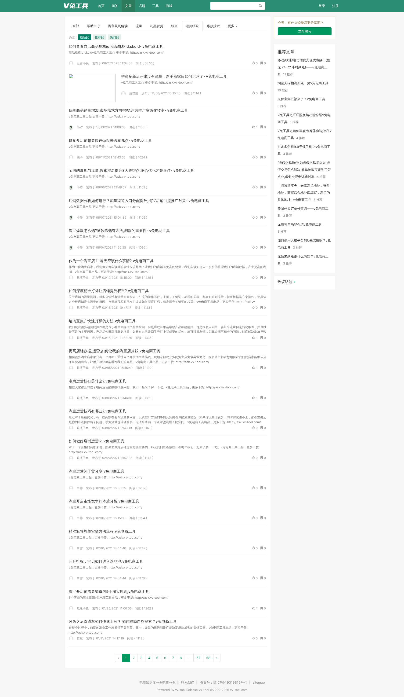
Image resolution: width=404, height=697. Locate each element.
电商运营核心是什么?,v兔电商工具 (97, 381)
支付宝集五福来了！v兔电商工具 (301, 99)
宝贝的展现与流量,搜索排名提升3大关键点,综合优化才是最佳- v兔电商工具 (131, 170)
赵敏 (79, 638)
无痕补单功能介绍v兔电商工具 (300, 224)
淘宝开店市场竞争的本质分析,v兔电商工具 (104, 501)
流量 (139, 26)
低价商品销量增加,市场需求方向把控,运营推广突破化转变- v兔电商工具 (128, 110)
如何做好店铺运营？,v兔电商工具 (96, 441)
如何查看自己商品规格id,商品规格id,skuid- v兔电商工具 (116, 46)
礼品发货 (156, 26)
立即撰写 (304, 31)
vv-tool (180, 690)
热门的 (114, 37)
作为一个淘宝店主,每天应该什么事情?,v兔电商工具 (111, 260)
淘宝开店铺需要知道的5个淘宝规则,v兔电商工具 (109, 591)
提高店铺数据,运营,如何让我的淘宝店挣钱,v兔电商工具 (114, 350)
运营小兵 (82, 63)
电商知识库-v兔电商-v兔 (157, 682)
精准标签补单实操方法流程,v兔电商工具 (102, 531)
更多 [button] (231, 26)
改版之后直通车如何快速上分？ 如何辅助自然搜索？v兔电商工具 (123, 621)
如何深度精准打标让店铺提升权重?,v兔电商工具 (109, 290)
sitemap (259, 682)
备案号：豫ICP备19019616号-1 (223, 682)
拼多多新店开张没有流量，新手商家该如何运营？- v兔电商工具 (174, 76)
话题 (142, 6)
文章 (128, 6)
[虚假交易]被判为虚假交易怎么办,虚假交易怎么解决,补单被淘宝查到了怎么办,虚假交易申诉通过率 (304, 170)
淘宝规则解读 (118, 26)
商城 (169, 6)
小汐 (79, 127)
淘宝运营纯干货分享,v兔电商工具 (96, 471)
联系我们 (187, 682)
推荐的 (99, 37)
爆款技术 (213, 26)
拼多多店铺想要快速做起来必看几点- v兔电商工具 (110, 140)
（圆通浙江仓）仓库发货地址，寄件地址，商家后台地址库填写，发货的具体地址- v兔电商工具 (304, 192)
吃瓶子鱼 (82, 277)
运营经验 (192, 26)
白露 (79, 488)
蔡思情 (133, 93)
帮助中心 (93, 26)
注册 (335, 6)
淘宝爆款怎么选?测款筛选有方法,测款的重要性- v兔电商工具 (119, 230)
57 (198, 658)
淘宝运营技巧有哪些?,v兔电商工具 (97, 411)
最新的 (84, 37)
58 (208, 658)
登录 (322, 6)
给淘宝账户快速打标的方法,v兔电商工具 (102, 321)
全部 (75, 26)
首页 (103, 6)
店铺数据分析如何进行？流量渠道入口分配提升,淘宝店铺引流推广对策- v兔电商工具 (139, 200)
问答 (115, 6)
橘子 (79, 157)
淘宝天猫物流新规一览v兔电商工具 (303, 83)
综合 (174, 26)
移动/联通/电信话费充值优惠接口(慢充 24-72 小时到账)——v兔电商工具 (304, 67)
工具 (155, 6)
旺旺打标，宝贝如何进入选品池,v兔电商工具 (106, 561)
